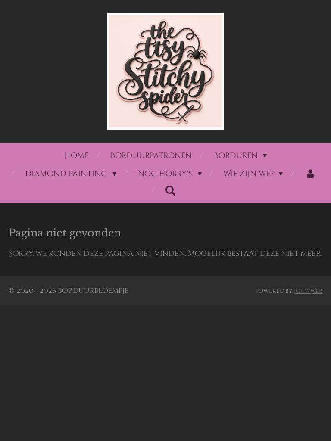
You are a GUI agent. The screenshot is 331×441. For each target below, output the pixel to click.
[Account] (310, 174)
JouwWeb (308, 291)
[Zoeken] (170, 191)
